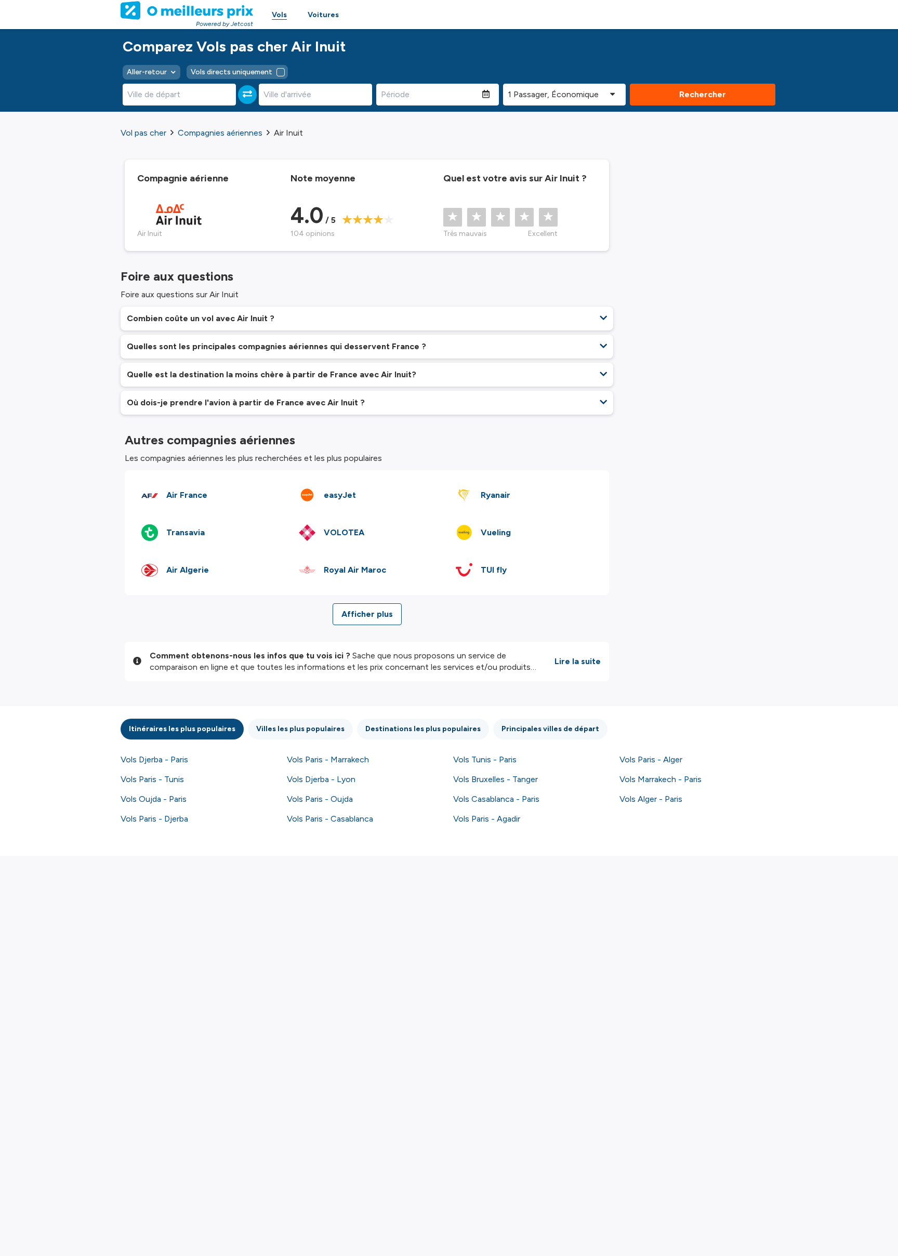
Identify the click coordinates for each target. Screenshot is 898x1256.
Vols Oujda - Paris (154, 799)
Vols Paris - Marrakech (328, 759)
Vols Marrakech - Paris (660, 779)
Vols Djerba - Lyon (321, 779)
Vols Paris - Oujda (320, 799)
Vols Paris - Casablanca (330, 819)
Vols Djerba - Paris (154, 759)
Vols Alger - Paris (650, 799)
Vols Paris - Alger (650, 759)
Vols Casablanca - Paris (496, 799)
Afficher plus (367, 614)
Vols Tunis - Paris (485, 759)
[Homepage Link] (187, 10)
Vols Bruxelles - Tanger (495, 779)
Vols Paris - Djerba (154, 819)
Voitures (323, 14)
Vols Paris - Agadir (486, 819)
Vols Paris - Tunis (152, 779)
